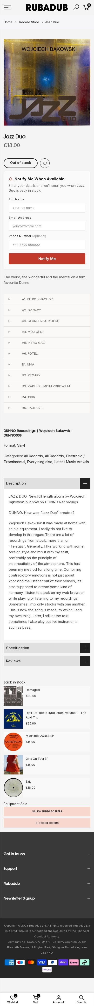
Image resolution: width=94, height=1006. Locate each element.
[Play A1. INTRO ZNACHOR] (9, 299)
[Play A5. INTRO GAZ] (9, 343)
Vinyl (21, 445)
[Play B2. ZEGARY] (9, 375)
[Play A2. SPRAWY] (9, 310)
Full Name (16, 199)
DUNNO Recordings (19, 431)
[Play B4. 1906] (9, 397)
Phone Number (27, 236)
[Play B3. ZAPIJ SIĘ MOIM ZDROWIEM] (9, 386)
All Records (33, 456)
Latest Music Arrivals (71, 461)
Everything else (39, 461)
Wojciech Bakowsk (54, 431)
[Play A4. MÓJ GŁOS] (9, 332)
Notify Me (47, 258)
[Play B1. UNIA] (9, 364)
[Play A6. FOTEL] (9, 353)
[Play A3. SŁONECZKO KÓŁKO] (9, 321)
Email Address (20, 217)
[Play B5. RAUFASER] (9, 408)
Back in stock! (15, 682)
